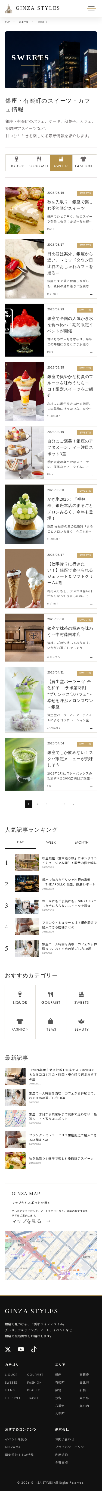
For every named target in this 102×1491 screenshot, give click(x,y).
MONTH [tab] (81, 842)
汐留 (58, 1398)
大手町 (60, 1413)
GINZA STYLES (38, 8)
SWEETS (11, 1382)
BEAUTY (33, 1390)
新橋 (82, 1390)
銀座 (58, 1374)
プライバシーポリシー (71, 1447)
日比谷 (84, 1382)
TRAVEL (33, 1398)
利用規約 (61, 1454)
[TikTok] (34, 1350)
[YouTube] (21, 1350)
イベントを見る (16, 1439)
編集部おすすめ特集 (19, 1454)
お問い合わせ (65, 1439)
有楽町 (60, 1382)
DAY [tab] (20, 842)
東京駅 (84, 1398)
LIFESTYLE (13, 1398)
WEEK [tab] (51, 842)
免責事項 (61, 1462)
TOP (7, 22)
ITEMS (9, 1390)
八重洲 (60, 1405)
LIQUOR (11, 1374)
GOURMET (35, 1374)
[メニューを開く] (9, 9)
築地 (58, 1390)
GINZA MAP (14, 1447)
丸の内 (84, 1405)
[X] (8, 1350)
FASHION (34, 1382)
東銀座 (84, 1374)
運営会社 (62, 1429)
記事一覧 (24, 22)
